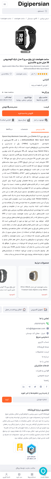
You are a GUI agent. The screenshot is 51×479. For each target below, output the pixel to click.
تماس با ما (44, 361)
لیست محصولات (42, 352)
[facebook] (46, 386)
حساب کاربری (43, 342)
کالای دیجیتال (32, 18)
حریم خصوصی (43, 375)
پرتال (18, 468)
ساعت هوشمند (19, 18)
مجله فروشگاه (43, 347)
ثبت (6, 399)
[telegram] (29, 386)
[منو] (4, 4)
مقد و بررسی (40, 129)
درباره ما (45, 356)
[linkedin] (23, 386)
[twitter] (35, 386)
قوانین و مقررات (42, 370)
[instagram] (40, 386)
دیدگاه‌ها (9, 129)
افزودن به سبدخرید (25, 113)
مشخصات (24, 129)
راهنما (46, 380)
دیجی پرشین (44, 18)
